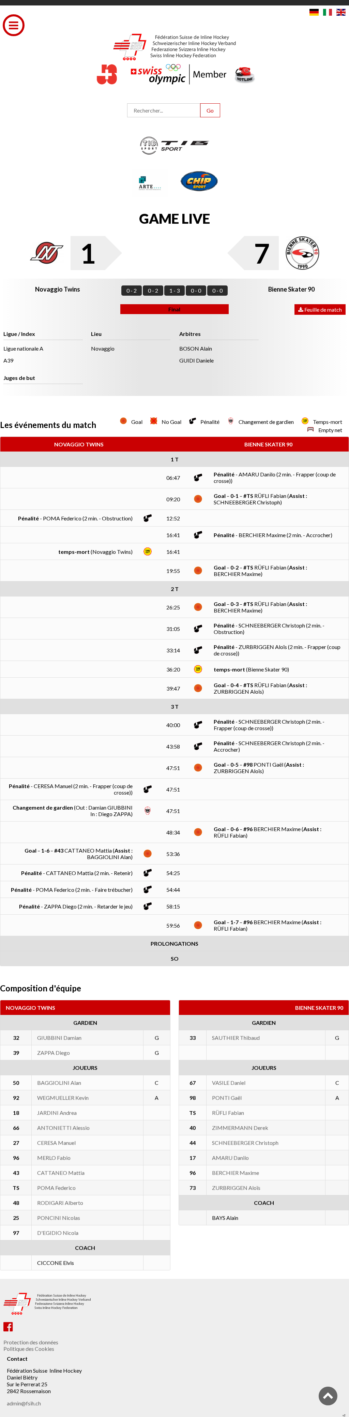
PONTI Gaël (227, 1097)
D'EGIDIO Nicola (57, 1232)
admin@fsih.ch (24, 1403)
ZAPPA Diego (53, 1052)
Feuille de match (322, 309)
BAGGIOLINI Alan (59, 1082)
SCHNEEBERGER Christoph (245, 1142)
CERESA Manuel (56, 1142)
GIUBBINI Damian (59, 1037)
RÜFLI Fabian (228, 1112)
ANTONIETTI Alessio (63, 1127)
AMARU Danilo (230, 1157)
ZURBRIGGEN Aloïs (236, 1187)
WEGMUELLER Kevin (63, 1097)
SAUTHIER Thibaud (236, 1037)
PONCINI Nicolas (58, 1217)
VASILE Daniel (228, 1082)
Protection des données (30, 1342)
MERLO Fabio (54, 1157)
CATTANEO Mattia (61, 1172)
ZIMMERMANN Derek (240, 1127)
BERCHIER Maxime (235, 1172)
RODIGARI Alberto (60, 1202)
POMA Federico (56, 1187)
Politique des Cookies (28, 1348)
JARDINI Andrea (57, 1112)
